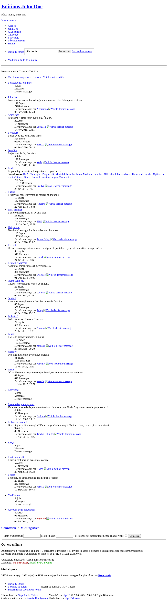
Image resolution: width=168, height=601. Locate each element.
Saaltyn (40, 186)
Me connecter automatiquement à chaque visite (99, 535)
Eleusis (11, 191)
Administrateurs (20, 562)
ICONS (12, 245)
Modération (14, 495)
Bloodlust (13, 132)
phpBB (66, 595)
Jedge (40, 310)
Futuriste (98, 174)
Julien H (41, 363)
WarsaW (12, 351)
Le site (11, 474)
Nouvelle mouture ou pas (45, 177)
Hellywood (14, 227)
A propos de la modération (21, 509)
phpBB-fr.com (72, 598)
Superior (22, 595)
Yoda (39, 162)
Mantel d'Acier (63, 174)
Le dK (11, 168)
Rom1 (40, 257)
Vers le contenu (9, 20)
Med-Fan (77, 174)
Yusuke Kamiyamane (38, 598)
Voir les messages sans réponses (24, 77)
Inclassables (123, 174)
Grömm (41, 416)
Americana (13, 114)
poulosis (41, 345)
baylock (41, 292)
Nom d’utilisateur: (13, 535)
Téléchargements (16, 40)
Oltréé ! (12, 298)
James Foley (43, 239)
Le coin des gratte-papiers (21, 404)
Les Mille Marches (17, 263)
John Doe (13, 28)
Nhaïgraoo (42, 109)
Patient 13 (13, 316)
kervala (40, 144)
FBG (39, 221)
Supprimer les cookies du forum (24, 589)
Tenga (11, 334)
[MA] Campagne (32, 174)
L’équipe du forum (17, 586)
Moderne (87, 174)
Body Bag (13, 37)
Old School (110, 174)
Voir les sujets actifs (53, 77)
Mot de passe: (48, 535)
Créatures (17, 177)
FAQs (11, 442)
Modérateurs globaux (41, 562)
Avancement (14, 31)
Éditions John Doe (21, 6)
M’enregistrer (30, 528)
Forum (11, 43)
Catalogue (13, 34)
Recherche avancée (82, 51)
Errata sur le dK (16, 457)
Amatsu (41, 328)
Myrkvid (41, 518)
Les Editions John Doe (20, 82)
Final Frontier (15, 209)
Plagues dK (48, 174)
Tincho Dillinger (45, 434)
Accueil (12, 25)
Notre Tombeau (16, 280)
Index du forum (16, 51)
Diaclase (41, 274)
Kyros (40, 468)
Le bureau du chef (17, 422)
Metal (11, 369)
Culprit (34, 595)
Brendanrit (104, 575)
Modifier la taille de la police (22, 60)
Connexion (8, 528)
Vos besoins (65, 177)
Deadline (12, 150)
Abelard (41, 203)
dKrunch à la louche (141, 174)
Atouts (26, 177)
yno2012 (41, 126)
